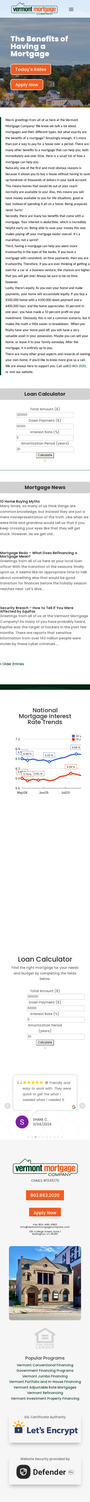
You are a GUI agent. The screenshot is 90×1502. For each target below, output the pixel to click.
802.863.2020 (45, 1195)
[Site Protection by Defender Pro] (45, 1480)
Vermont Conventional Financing (45, 1365)
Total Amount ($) (45, 409)
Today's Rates (30, 69)
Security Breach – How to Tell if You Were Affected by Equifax (36, 609)
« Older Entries (12, 664)
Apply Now (26, 85)
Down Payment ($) (45, 420)
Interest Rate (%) (44, 432)
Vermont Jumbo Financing (45, 1376)
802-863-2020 (76, 366)
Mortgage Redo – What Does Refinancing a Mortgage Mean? (38, 554)
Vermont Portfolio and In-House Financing (45, 1381)
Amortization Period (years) (45, 443)
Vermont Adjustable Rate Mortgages (45, 1387)
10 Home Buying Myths (20, 501)
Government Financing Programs (45, 1370)
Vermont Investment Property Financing (45, 1398)
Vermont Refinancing (45, 1393)
